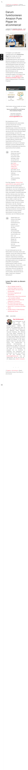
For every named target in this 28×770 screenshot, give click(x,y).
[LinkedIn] (22, 359)
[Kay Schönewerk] (9, 322)
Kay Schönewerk (18, 319)
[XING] (17, 359)
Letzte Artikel (13, 316)
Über (7, 316)
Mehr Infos (21, 87)
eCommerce (15, 4)
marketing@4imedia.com (12, 356)
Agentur (9, 4)
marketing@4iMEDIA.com (18, 29)
